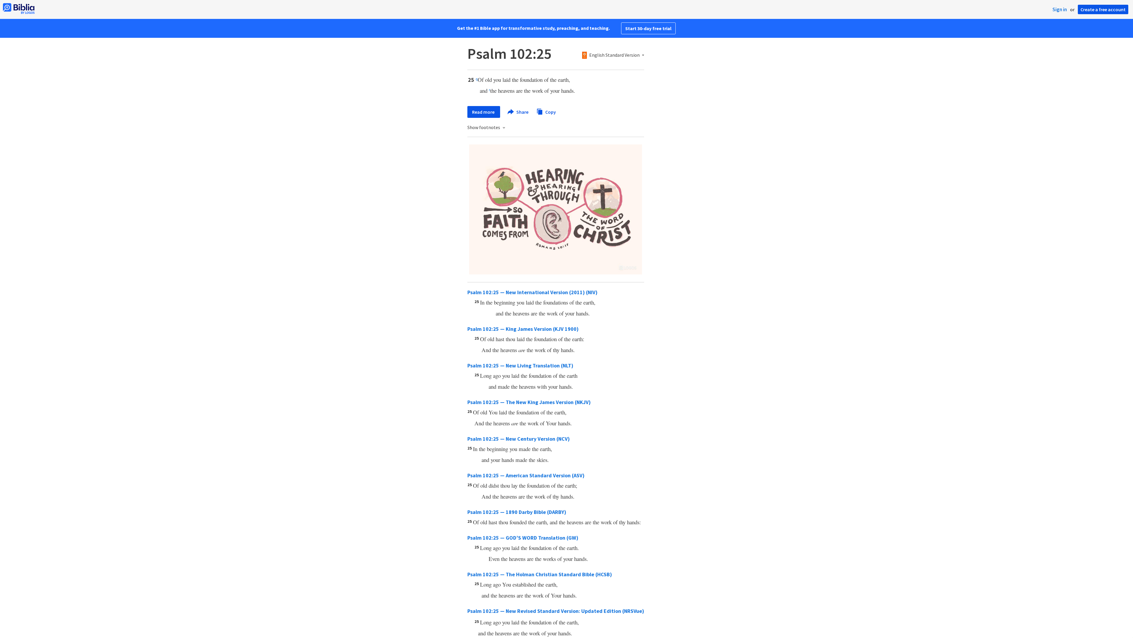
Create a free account (1103, 9)
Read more (483, 112)
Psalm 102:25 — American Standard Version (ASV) (525, 475)
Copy (550, 111)
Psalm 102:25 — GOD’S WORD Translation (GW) (522, 537)
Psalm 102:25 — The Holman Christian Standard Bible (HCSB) (539, 574)
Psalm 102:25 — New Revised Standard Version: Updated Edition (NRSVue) (555, 611)
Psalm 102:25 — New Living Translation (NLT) (520, 365)
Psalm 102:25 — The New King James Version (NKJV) (529, 402)
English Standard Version (614, 55)
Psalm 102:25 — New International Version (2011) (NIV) (532, 292)
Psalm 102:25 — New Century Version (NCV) (518, 438)
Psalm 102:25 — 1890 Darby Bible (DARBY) (516, 512)
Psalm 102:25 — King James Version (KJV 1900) (523, 328)
